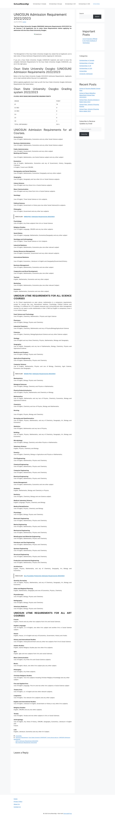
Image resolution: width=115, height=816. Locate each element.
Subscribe (84, 134)
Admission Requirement (21, 737)
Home (15, 799)
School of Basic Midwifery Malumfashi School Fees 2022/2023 (87, 95)
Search (81, 13)
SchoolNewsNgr (21, 4)
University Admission (86, 74)
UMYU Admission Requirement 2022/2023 (26, 741)
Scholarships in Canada (39, 4)
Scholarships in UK (70, 4)
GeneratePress (67, 813)
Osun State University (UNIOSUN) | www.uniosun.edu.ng (43, 737)
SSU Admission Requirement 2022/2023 (26, 742)
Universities (96, 4)
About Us (17, 804)
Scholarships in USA (84, 4)
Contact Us (17, 807)
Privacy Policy (18, 801)
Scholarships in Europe (55, 4)
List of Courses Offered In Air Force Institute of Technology (90, 41)
